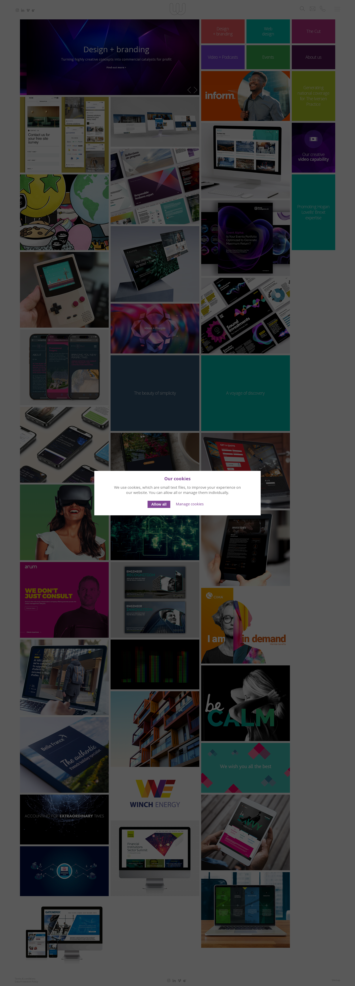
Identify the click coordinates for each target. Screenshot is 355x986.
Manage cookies (190, 503)
